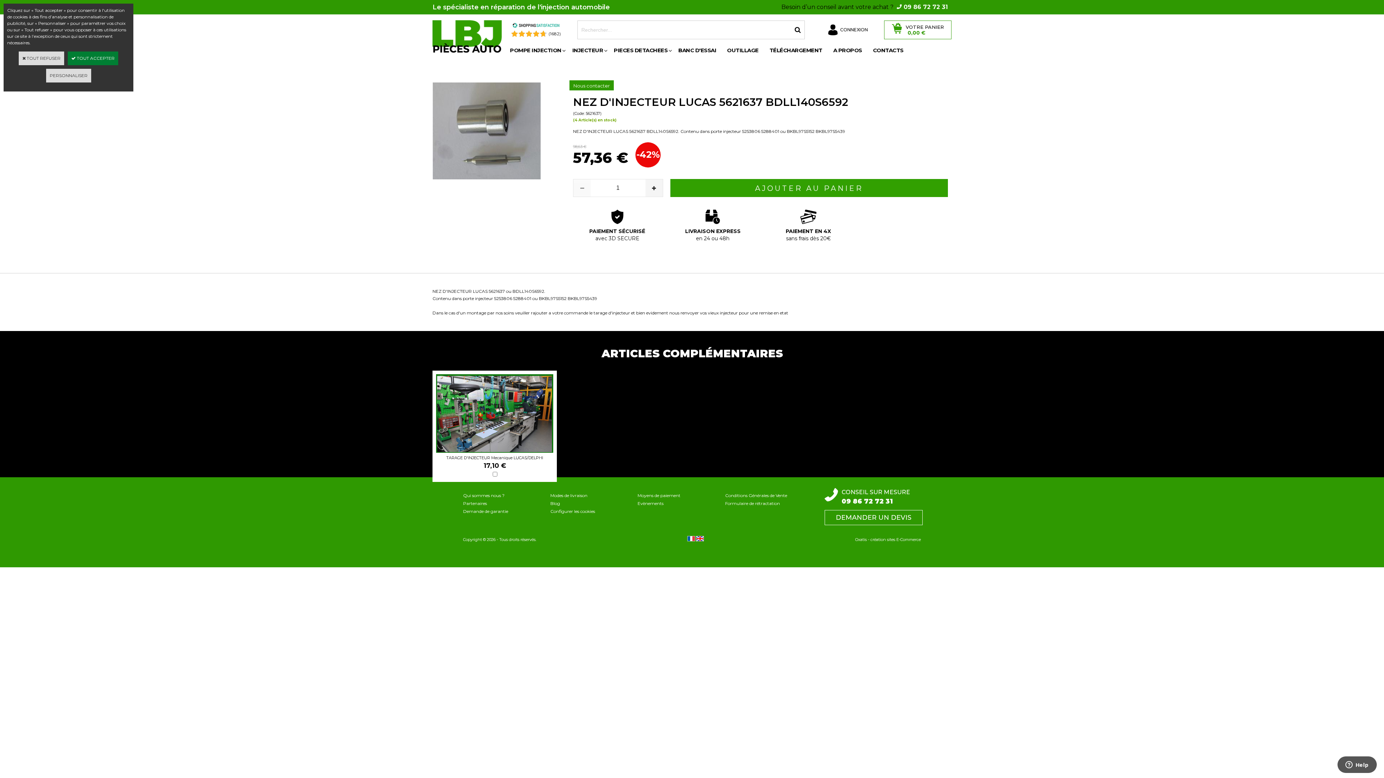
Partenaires (475, 503)
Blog (555, 503)
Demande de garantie (485, 511)
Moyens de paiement (659, 495)
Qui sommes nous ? (484, 495)
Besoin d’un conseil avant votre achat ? (864, 7)
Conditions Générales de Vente (756, 495)
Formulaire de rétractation (752, 503)
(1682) (555, 33)
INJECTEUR (587, 50)
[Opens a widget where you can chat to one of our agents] (1357, 765)
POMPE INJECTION (536, 50)
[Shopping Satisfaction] (536, 26)
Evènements (651, 503)
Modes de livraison (568, 495)
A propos (847, 50)
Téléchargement (795, 50)
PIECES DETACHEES (640, 50)
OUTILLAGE (743, 50)
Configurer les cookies (572, 511)
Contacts (888, 50)
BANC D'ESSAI (697, 50)
